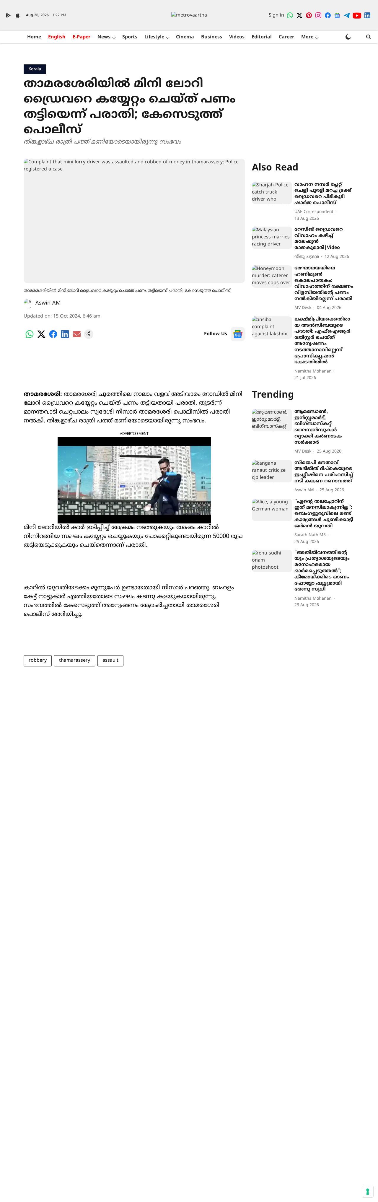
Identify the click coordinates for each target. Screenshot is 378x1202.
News (103, 37)
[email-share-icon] (77, 338)
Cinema (185, 37)
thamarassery (74, 660)
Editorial (262, 37)
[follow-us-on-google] (238, 334)
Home (34, 37)
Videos (237, 37)
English (57, 37)
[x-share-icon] (41, 338)
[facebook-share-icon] (53, 338)
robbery (38, 660)
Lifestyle (154, 37)
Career (286, 37)
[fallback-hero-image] (272, 193)
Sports (129, 37)
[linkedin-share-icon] (65, 338)
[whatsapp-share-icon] (29, 338)
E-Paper (81, 37)
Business (211, 37)
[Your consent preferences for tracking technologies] (367, 1191)
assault (110, 660)
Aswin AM (48, 303)
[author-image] (28, 303)
